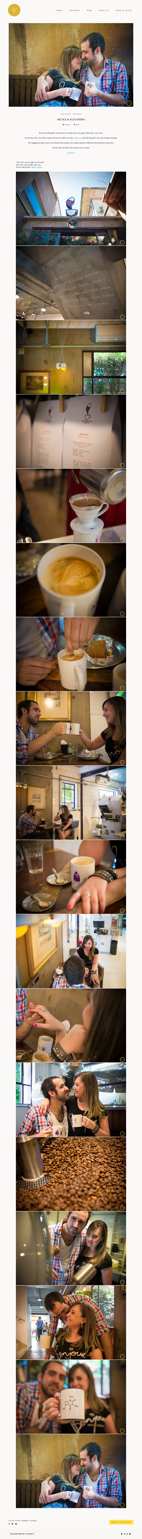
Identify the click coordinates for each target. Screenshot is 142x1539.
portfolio (75, 10)
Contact (30, 1534)
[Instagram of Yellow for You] (127, 1534)
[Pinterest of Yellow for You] (130, 1534)
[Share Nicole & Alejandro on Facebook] (9, 1524)
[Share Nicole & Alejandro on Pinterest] (16, 1524)
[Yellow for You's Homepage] (14, 10)
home (59, 10)
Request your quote (121, 1522)
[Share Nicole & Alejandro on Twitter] (12, 1524)
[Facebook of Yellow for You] (124, 1534)
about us (104, 10)
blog (89, 10)
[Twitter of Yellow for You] (122, 1534)
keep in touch (124, 10)
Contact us (71, 153)
